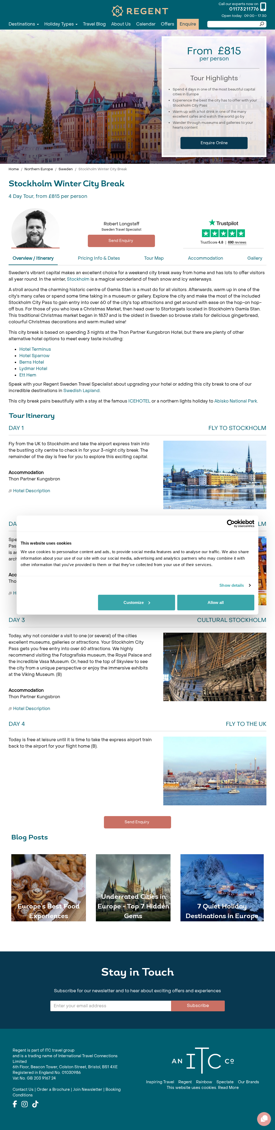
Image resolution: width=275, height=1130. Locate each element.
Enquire (188, 24)
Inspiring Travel (160, 1082)
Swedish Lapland (81, 390)
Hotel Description (31, 491)
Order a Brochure (53, 1089)
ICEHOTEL (139, 401)
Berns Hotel (31, 362)
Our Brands (248, 1082)
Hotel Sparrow (34, 355)
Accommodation (205, 258)
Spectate (225, 1082)
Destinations (22, 24)
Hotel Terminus (35, 349)
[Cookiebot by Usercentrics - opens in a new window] (230, 524)
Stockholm (79, 279)
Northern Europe (38, 169)
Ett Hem (27, 375)
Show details (231, 585)
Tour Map (154, 258)
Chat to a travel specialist (121, 241)
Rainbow (204, 1082)
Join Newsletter (87, 1089)
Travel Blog (94, 24)
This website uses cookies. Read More (203, 1087)
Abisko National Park (235, 401)
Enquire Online (214, 143)
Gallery (254, 258)
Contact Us (23, 1089)
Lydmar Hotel (33, 368)
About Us (121, 24)
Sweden (66, 169)
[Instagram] (24, 1104)
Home (14, 169)
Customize (134, 602)
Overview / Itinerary (33, 258)
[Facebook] (15, 1104)
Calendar (145, 24)
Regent (185, 1082)
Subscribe (198, 1005)
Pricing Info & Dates (99, 258)
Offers (167, 24)
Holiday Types (59, 24)
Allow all (216, 602)
